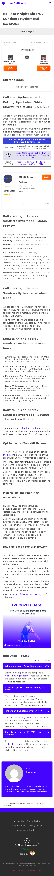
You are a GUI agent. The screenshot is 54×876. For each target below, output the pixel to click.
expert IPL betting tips (28, 696)
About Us (19, 821)
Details (47, 203)
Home (4, 803)
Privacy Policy (35, 825)
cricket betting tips (28, 428)
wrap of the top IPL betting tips (29, 594)
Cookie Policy (33, 821)
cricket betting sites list (16, 676)
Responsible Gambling (27, 830)
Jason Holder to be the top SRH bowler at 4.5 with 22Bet (33, 163)
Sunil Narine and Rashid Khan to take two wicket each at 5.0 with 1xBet (32, 155)
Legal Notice (18, 825)
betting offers (25, 717)
